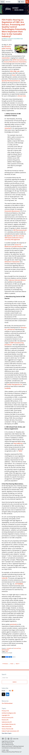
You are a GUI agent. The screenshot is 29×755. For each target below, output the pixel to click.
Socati (14, 75)
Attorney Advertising (7, 743)
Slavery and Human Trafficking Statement (13, 746)
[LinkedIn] (7, 694)
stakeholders (6, 58)
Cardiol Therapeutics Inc (14, 384)
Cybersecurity (7, 722)
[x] (6, 739)
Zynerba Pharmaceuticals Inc (11, 81)
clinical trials (22, 96)
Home (2, 2)
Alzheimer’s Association (12, 262)
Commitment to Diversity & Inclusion (11, 748)
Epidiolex (10, 236)
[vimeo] (3, 739)
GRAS (20, 451)
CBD (7, 651)
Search (14, 682)
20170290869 (19, 584)
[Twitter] (3, 694)
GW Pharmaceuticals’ (20, 230)
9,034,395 (4, 578)
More (22, 2)
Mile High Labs (15, 71)
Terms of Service (7, 729)
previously (13, 624)
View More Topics (6, 733)
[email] (11, 739)
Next (17, 663)
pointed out (11, 329)
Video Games (6, 726)
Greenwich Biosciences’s (12, 211)
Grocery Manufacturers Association (15, 62)
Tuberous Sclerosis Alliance (17, 280)
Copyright (6, 715)
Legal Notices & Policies (8, 741)
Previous (5, 663)
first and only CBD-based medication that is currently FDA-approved (14, 237)
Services (8, 2)
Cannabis (9, 648)
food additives (18, 443)
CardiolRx (8, 388)
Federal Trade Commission (10, 731)
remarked (8, 128)
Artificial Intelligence (9, 713)
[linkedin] (8, 739)
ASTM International (19, 60)
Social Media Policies (9, 724)
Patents (5, 720)
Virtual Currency (7, 717)
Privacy (5, 711)
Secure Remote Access (8, 744)
